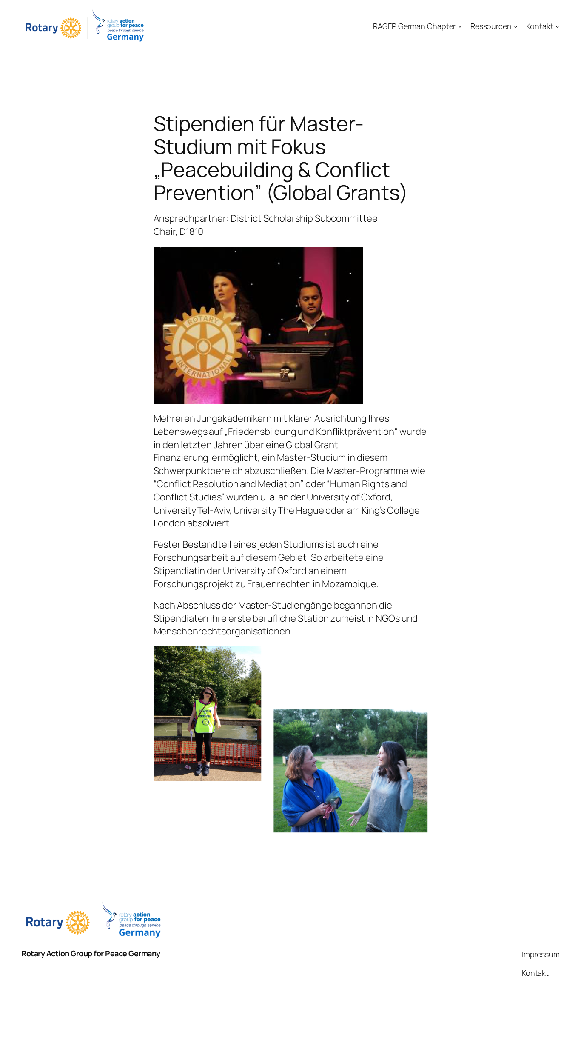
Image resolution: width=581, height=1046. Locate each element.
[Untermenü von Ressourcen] (515, 26)
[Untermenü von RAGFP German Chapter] (460, 26)
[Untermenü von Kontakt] (557, 26)
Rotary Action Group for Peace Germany (90, 953)
